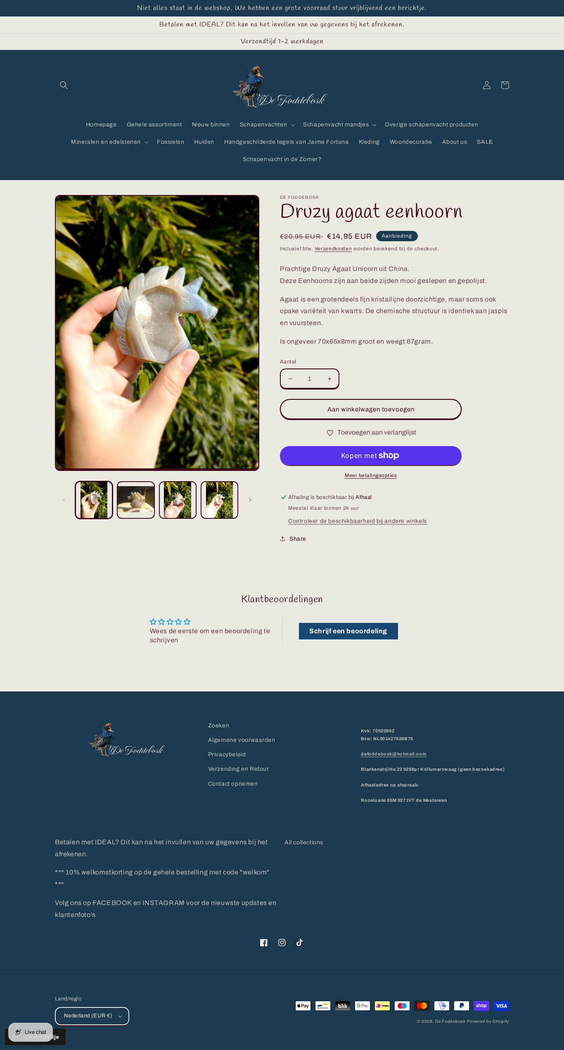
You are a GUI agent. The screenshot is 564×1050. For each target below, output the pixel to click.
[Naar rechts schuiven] (250, 500)
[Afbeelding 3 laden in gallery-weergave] (178, 500)
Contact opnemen (233, 784)
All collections (303, 842)
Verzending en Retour (238, 769)
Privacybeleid (227, 754)
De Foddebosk (450, 1021)
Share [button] (297, 539)
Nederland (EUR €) (88, 1016)
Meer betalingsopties (371, 475)
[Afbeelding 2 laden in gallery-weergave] (135, 500)
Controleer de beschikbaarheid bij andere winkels (357, 521)
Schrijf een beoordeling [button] (348, 630)
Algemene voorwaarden (241, 740)
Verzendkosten (333, 249)
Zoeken (219, 725)
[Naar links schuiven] (64, 500)
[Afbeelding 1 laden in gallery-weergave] (94, 500)
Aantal (288, 362)
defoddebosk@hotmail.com (394, 754)
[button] (64, 85)
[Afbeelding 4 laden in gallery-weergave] (219, 500)
